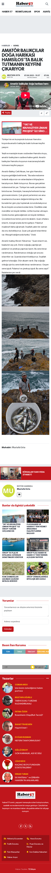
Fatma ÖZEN (21, 712)
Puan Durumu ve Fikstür (35, 845)
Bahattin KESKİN (23, 724)
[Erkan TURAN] (7, 777)
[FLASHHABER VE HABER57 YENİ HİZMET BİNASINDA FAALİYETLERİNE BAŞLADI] (38, 516)
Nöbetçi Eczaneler (15, 839)
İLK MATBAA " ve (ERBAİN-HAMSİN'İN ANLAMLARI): (27, 778)
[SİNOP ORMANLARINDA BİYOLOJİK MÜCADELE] (38, 568)
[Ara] (46, 4)
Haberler (6, 46)
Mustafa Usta (23, 489)
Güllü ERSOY (21, 750)
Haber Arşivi (12, 857)
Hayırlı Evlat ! (21, 728)
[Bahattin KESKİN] (7, 726)
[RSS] (30, 826)
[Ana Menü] (3, 4)
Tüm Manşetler (13, 852)
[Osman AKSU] (7, 688)
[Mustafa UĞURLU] (7, 700)
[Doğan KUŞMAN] (7, 739)
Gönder (8, 629)
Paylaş (7, 113)
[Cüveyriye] (7, 764)
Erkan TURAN (21, 774)
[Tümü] (47, 678)
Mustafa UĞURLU (23, 697)
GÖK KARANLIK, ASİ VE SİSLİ (28, 753)
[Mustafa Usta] (8, 491)
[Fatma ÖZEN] (7, 713)
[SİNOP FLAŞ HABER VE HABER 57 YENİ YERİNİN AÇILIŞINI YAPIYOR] (38, 544)
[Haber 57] (24, 4)
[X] (25, 826)
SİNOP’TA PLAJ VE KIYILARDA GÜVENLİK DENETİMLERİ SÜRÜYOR (12, 555)
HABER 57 (7, 12)
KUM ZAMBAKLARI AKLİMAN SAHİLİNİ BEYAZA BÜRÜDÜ (10, 579)
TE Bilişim (32, 869)
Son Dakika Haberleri (38, 852)
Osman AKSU (21, 685)
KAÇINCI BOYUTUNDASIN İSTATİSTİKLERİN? (27, 766)
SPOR (37, 12)
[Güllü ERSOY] (7, 751)
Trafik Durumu (13, 844)
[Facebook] (21, 826)
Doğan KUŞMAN (23, 737)
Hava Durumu (35, 839)
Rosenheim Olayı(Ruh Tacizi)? (29, 715)
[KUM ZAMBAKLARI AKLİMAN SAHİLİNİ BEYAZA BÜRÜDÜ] (13, 568)
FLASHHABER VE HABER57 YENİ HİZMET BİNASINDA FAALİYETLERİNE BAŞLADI (37, 529)
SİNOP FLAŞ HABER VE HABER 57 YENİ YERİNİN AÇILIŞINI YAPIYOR (37, 555)
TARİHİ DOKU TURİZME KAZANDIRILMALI (26, 702)
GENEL (16, 46)
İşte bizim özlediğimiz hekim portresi (29, 689)
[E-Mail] (19, 495)
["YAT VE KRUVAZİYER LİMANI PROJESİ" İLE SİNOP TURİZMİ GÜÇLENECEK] (13, 516)
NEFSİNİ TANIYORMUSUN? (27, 741)
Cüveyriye (20, 761)
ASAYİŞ (46, 12)
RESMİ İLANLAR (23, 12)
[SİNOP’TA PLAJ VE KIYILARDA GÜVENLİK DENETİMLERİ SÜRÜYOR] (13, 544)
